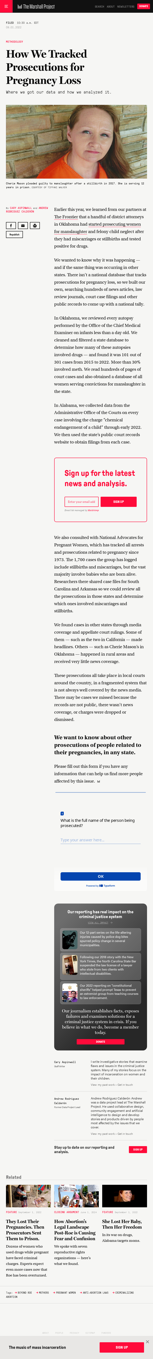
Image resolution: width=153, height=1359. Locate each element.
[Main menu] (6, 6)
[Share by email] (23, 225)
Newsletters (125, 6)
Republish (14, 234)
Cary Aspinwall (21, 207)
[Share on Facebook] (11, 225)
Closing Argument (66, 1212)
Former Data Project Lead (67, 1107)
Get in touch (125, 1085)
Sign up (118, 501)
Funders (106, 1332)
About (111, 6)
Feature (11, 1212)
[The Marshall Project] (35, 6)
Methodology (14, 41)
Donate (143, 6)
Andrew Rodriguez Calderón (27, 209)
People (59, 1332)
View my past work (103, 1085)
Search (99, 6)
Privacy (74, 1332)
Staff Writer (59, 1066)
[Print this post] (35, 225)
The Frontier (66, 216)
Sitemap (90, 1332)
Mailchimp (93, 510)
